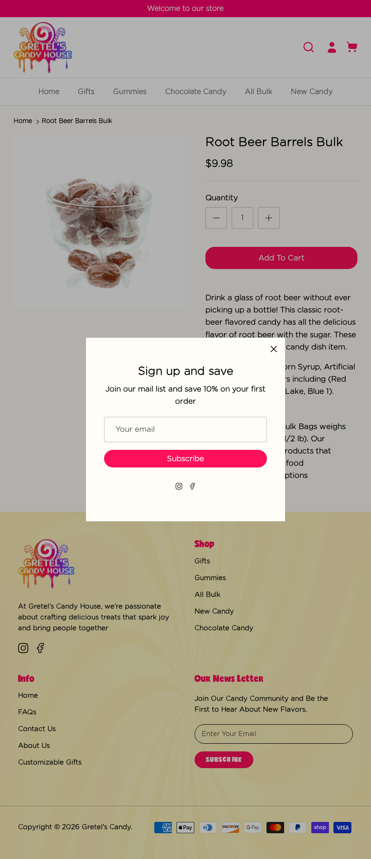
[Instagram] (179, 486)
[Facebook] (192, 486)
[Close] (274, 349)
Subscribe (185, 459)
